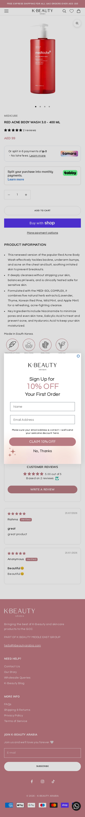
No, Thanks (42, 451)
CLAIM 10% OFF (42, 441)
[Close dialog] (78, 356)
